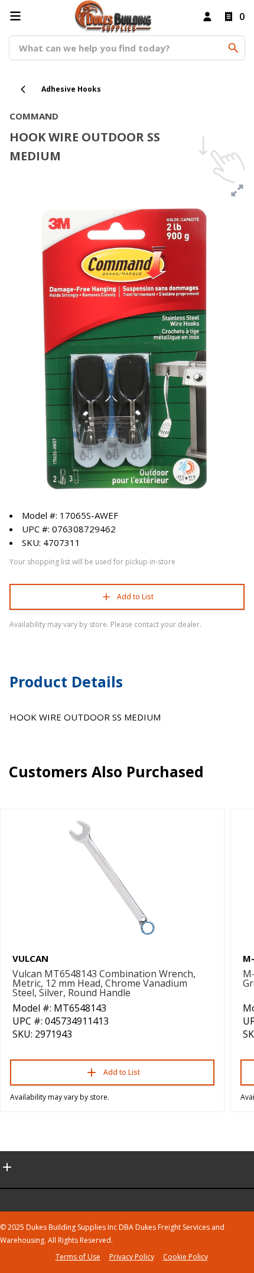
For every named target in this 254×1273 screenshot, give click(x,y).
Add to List (135, 597)
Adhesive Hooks (71, 89)
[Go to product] (112, 878)
